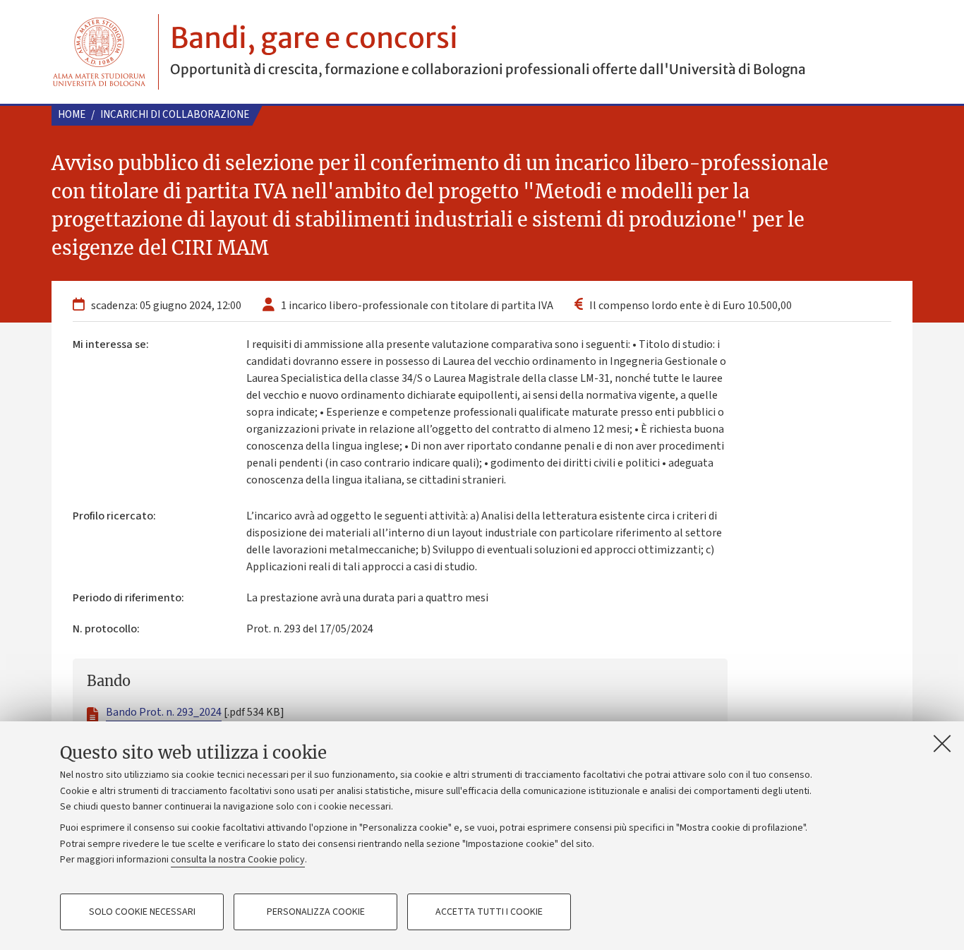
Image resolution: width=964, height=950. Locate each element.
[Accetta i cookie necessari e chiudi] (942, 743)
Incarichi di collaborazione (174, 114)
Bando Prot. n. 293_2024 (164, 712)
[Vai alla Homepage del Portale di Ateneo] (99, 52)
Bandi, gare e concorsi (314, 38)
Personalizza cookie (316, 912)
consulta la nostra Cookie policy (238, 860)
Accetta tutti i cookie (489, 912)
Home (71, 114)
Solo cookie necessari (142, 912)
